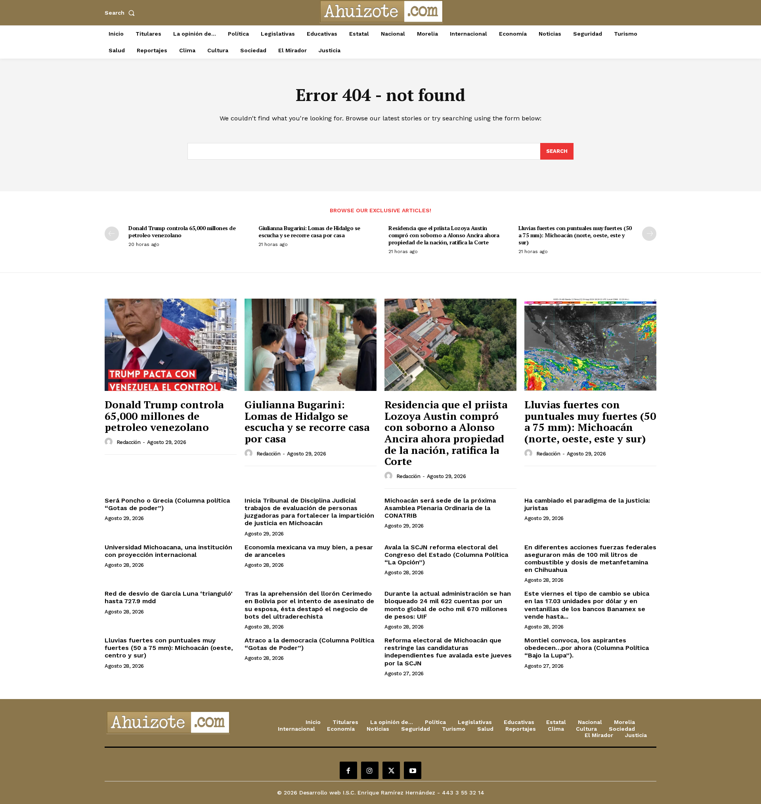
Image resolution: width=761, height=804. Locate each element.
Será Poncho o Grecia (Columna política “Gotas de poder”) (167, 504)
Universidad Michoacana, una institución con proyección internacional (168, 550)
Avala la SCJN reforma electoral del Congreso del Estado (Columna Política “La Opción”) (446, 554)
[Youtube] (412, 770)
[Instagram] (370, 770)
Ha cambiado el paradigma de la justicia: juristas (587, 504)
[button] (121, 12)
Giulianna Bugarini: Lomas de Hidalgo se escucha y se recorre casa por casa (309, 231)
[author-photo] (110, 442)
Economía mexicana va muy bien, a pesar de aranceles (309, 550)
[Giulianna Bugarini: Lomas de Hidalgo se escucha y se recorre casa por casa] (311, 345)
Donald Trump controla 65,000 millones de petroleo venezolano (181, 231)
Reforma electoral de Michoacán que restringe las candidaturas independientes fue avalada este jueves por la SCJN (448, 651)
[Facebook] (348, 770)
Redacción (129, 442)
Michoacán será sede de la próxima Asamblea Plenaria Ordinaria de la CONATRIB (440, 508)
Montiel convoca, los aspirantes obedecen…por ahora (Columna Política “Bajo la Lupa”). (586, 647)
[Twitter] (391, 770)
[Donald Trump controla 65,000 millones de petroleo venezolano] (171, 345)
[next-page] (649, 234)
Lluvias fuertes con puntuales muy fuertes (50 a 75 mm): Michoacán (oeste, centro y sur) (169, 647)
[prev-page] (112, 234)
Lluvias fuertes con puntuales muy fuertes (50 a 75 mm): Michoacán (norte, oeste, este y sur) (575, 235)
